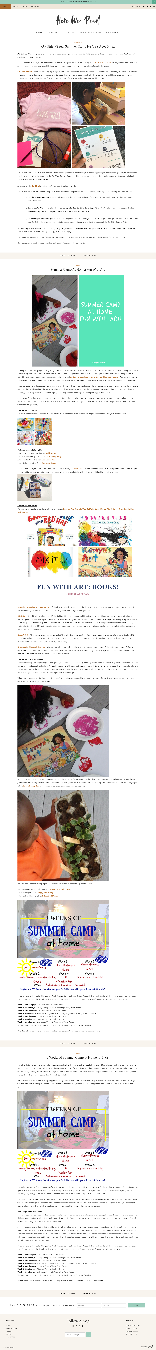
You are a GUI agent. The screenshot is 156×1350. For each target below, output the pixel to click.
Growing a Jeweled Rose (60, 889)
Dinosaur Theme (43, 1019)
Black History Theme (45, 1010)
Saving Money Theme (45, 1007)
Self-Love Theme (43, 1004)
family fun (78, 42)
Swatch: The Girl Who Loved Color (90, 509)
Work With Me (55, 32)
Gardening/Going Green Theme (68, 1007)
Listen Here (91, 2)
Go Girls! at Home (103, 62)
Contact (24, 7)
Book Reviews (131, 1328)
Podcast (40, 32)
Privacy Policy (11, 1337)
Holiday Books (132, 1331)
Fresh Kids (77, 468)
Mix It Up (111, 509)
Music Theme (61, 1010)
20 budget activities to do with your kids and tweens (94, 377)
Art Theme (63, 1016)
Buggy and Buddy (45, 892)
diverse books (131, 1334)
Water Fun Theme (91, 1013)
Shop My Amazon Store (91, 32)
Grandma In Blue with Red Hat (31, 647)
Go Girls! (36, 186)
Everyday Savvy (49, 463)
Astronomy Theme (44, 1022)
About (16, 7)
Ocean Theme (58, 1004)
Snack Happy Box (31, 785)
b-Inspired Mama (50, 895)
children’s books (133, 1325)
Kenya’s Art (68, 509)
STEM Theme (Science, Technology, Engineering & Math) (60, 1013)
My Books (35, 7)
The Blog (71, 32)
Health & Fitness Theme (47, 1016)
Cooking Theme (58, 1019)
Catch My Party (54, 456)
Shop (5, 7)
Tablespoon (51, 453)
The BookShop (113, 32)
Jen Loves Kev (48, 459)
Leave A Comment (67, 256)
